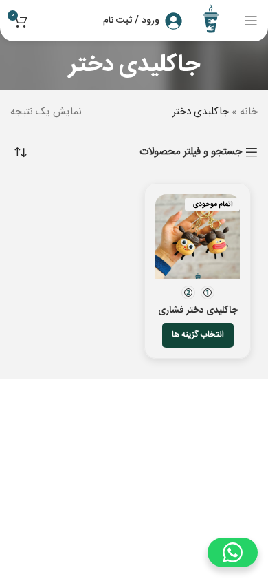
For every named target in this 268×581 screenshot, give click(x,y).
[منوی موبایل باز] (251, 20)
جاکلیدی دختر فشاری (198, 310)
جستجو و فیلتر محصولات (190, 152)
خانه (249, 111)
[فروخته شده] (197, 236)
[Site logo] (213, 21)
